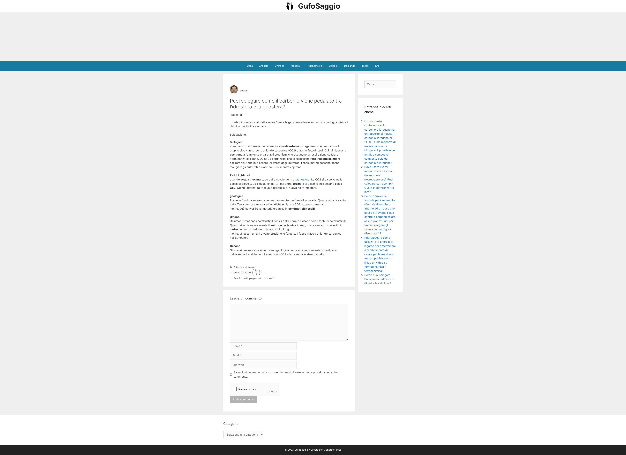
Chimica (279, 65)
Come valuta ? (247, 272)
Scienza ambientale (243, 267)
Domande (349, 65)
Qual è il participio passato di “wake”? (254, 278)
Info (377, 65)
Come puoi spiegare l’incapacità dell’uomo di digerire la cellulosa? (379, 279)
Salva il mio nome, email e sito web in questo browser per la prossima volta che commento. (285, 374)
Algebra (295, 65)
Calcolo (333, 65)
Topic (365, 65)
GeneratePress (332, 449)
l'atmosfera (302, 179)
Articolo (263, 65)
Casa (250, 65)
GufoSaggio (319, 5)
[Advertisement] (313, 36)
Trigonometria (314, 65)
